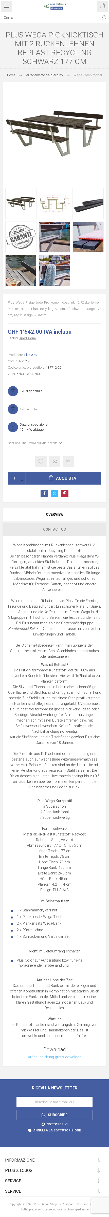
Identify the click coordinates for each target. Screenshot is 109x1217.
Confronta (54, 461)
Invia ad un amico (68, 461)
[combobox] (49, 18)
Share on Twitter (54, 493)
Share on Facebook (44, 493)
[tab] (54, 514)
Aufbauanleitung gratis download (54, 1057)
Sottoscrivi (57, 1124)
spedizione (27, 338)
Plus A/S (30, 355)
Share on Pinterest (64, 493)
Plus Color (25, 960)
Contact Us (54, 529)
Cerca (104, 18)
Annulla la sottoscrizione (57, 1130)
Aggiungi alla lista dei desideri (41, 461)
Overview (54, 514)
